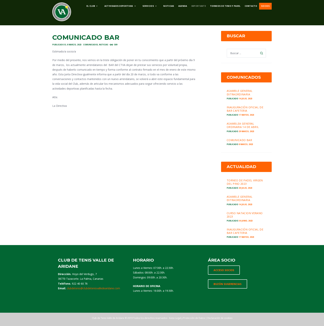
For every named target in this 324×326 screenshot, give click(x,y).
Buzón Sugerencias (228, 284)
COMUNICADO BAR (239, 140)
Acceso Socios (224, 270)
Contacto (251, 6)
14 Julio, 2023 (245, 98)
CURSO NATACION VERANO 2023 (244, 214)
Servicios (148, 6)
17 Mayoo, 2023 (246, 115)
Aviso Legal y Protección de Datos (187, 318)
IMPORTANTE (198, 6)
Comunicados (90, 44)
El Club (90, 6)
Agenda (182, 6)
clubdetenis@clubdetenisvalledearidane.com (93, 288)
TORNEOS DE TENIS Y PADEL (225, 6)
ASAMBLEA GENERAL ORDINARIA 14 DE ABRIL (243, 125)
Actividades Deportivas (118, 6)
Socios (265, 6)
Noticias (168, 6)
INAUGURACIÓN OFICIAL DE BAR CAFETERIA (245, 108)
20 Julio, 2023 (245, 188)
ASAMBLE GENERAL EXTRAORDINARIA (239, 92)
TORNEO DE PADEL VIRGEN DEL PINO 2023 (245, 182)
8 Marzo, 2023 (74, 44)
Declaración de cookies (219, 318)
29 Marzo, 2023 (246, 131)
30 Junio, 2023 (246, 220)
